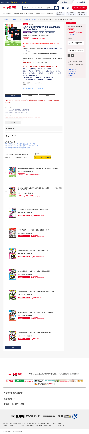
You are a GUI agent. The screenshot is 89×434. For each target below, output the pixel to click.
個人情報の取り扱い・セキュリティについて (50, 423)
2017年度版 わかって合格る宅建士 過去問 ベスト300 (21, 146)
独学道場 (34, 19)
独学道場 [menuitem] (31, 13)
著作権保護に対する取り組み (34, 425)
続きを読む (13, 122)
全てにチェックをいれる (42, 154)
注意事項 (70, 75)
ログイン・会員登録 (79, 8)
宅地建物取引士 (26, 19)
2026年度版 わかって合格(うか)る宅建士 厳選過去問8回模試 (34, 332)
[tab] (71, 23)
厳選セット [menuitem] (19, 13)
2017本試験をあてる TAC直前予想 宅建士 (18, 148)
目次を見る (41, 88)
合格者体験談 (50, 13)
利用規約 (5, 423)
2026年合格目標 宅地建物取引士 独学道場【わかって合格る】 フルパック (38, 168)
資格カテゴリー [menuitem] (7, 13)
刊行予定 (43, 13)
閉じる (13, 347)
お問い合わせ (62, 425)
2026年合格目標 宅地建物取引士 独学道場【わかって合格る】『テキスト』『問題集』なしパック (40, 189)
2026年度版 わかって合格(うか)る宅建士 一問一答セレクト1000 (35, 312)
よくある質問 (47, 425)
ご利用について (71, 69)
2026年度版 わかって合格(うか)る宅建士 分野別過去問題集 (34, 271)
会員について (71, 34)
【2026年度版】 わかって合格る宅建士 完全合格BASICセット (35, 230)
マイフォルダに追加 (77, 50)
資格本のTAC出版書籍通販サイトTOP (12, 19)
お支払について (71, 71)
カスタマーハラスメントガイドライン (13, 425)
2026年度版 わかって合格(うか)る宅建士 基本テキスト (33, 250)
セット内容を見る (29, 88)
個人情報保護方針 (31, 423)
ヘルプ (54, 425)
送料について (71, 73)
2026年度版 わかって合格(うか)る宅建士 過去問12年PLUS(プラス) (36, 291)
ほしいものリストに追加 (77, 43)
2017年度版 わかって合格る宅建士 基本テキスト (20, 144)
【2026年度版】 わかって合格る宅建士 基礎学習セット (33, 209)
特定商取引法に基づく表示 (17, 423)
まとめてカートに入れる (44, 157)
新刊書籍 (38, 13)
